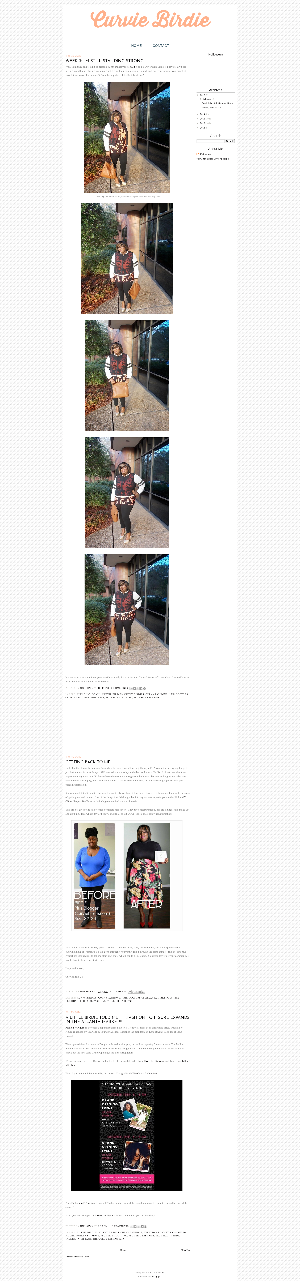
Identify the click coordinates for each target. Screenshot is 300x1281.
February (207, 99)
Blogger (156, 1276)
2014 (203, 114)
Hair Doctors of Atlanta (139, 997)
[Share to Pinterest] (144, 688)
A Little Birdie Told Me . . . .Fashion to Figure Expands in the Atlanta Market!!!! (127, 1020)
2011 (203, 127)
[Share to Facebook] (141, 688)
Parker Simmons (87, 1235)
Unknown (205, 154)
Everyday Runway (154, 1061)
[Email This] (131, 688)
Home (136, 46)
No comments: (120, 1226)
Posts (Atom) (84, 1256)
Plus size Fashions (146, 697)
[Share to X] (138, 688)
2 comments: (120, 688)
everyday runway (156, 1232)
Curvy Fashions (156, 694)
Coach (96, 694)
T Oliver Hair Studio (121, 1001)
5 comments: (119, 991)
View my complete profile (213, 159)
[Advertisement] (91, 729)
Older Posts (186, 1250)
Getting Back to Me (88, 762)
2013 (203, 118)
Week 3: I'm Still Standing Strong (104, 61)
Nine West (97, 697)
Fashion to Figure (74, 1027)
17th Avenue (157, 1272)
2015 (203, 95)
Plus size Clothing (119, 697)
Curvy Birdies (134, 694)
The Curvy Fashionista (144, 1073)
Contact (161, 46)
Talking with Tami (78, 1238)
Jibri (135, 66)
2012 (203, 123)
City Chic (83, 694)
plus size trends (167, 1235)
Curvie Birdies (112, 694)
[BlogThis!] (134, 688)
